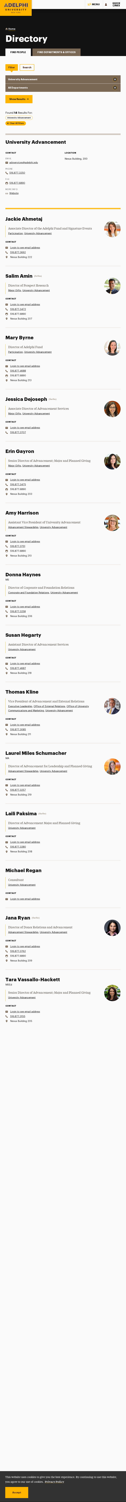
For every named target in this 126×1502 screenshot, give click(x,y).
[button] (94, 4)
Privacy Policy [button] (54, 1481)
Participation (15, 233)
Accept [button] (16, 1492)
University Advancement (38, 233)
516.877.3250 (17, 173)
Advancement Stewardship (23, 527)
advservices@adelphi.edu (23, 162)
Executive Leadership (20, 706)
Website (14, 193)
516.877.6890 (17, 183)
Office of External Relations (49, 706)
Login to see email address (25, 247)
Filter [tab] (11, 67)
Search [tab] (27, 67)
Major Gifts (14, 290)
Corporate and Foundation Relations (28, 592)
